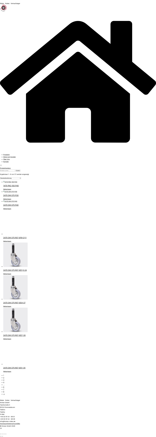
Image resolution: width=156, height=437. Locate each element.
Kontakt (6, 162)
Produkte (6, 155)
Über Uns (6, 159)
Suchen (18, 170)
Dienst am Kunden (9, 157)
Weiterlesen (7, 189)
